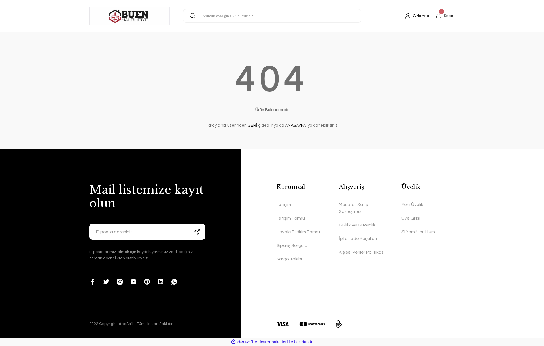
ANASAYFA (295, 125)
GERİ (252, 125)
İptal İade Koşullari (358, 238)
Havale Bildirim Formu (298, 232)
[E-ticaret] (271, 342)
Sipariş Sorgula (292, 245)
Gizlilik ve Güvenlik (357, 225)
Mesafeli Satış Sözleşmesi (353, 208)
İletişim (284, 204)
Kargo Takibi (289, 259)
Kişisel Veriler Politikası (361, 252)
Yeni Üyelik (412, 204)
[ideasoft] (242, 342)
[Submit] (197, 232)
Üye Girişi (410, 218)
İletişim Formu (291, 218)
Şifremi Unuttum (418, 232)
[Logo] (129, 16)
